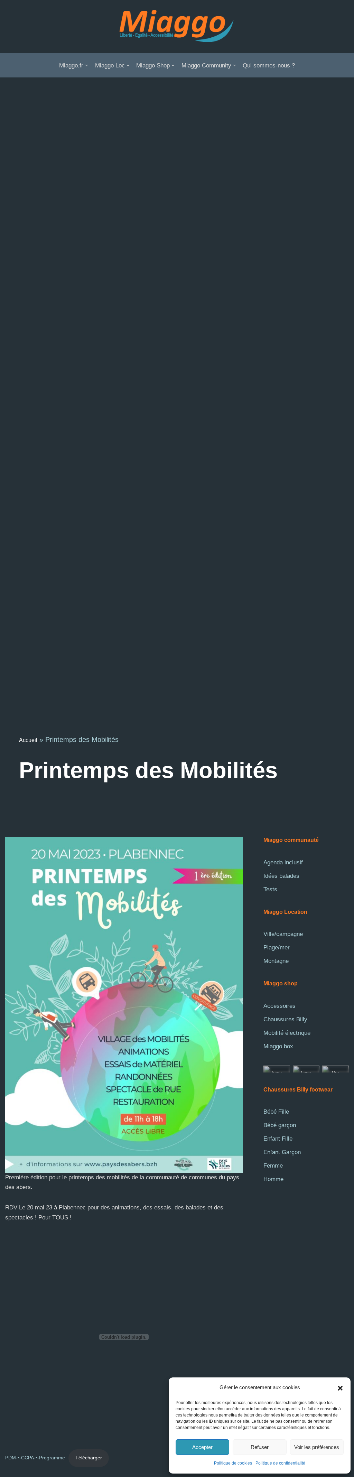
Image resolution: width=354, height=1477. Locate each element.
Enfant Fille (277, 1138)
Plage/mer (276, 947)
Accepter (202, 1447)
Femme (273, 1165)
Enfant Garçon (282, 1152)
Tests (270, 889)
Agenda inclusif (283, 862)
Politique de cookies (233, 1463)
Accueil (28, 740)
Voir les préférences (316, 1447)
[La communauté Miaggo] (177, 26)
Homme (273, 1179)
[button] (340, 1387)
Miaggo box (278, 1046)
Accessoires (279, 1006)
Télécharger (88, 1457)
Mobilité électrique (286, 1033)
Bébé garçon (279, 1125)
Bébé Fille (276, 1111)
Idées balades (281, 876)
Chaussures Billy (285, 1019)
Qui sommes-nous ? (269, 65)
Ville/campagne (283, 934)
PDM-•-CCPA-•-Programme (35, 1457)
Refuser (260, 1447)
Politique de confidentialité (280, 1463)
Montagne (276, 961)
